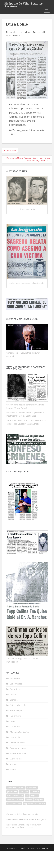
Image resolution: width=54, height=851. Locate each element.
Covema (13, 694)
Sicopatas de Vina (18, 753)
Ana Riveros (15, 678)
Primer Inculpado (17, 742)
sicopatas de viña (27, 209)
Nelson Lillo (15, 737)
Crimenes (14, 700)
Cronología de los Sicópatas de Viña (22, 814)
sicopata (29, 800)
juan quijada (12, 792)
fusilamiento (32, 788)
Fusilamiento (15, 716)
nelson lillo (35, 792)
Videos (13, 769)
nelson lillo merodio (15, 796)
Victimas (13, 764)
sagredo (34, 796)
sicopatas (39, 800)
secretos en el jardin (15, 800)
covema (21, 788)
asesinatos (11, 788)
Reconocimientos (13, 35)
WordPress (43, 848)
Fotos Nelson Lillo (18, 705)
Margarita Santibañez (19, 732)
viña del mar (40, 804)
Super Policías (16, 758)
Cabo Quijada (16, 683)
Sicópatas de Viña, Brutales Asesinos (23, 4)
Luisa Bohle (41, 32)
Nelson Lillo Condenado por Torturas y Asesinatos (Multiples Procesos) (23, 825)
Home (13, 721)
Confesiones (15, 689)
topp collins (28, 804)
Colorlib (25, 848)
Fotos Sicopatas (17, 710)
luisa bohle (24, 792)
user (29, 32)
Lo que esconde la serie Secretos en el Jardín (26, 819)
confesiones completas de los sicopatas (27, 283)
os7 (27, 796)
